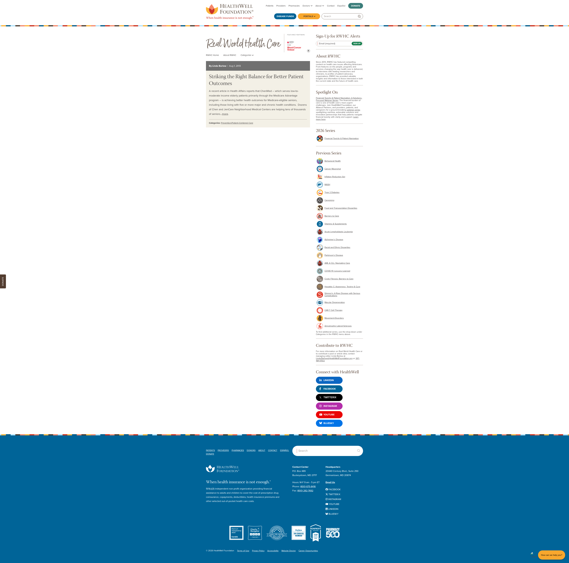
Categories (246, 55)
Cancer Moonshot (333, 169)
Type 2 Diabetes (332, 192)
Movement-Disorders (334, 318)
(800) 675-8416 (308, 486)
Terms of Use (243, 551)
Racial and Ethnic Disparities (337, 247)
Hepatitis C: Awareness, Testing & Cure (342, 286)
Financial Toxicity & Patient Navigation (342, 138)
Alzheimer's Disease (334, 239)
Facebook (329, 388)
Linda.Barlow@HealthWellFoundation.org (334, 358)
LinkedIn (328, 380)
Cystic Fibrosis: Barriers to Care (339, 279)
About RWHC (229, 55)
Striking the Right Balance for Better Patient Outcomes (256, 80)
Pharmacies (294, 5)
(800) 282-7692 (305, 490)
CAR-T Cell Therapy (333, 310)
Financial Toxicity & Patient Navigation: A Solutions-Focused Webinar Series (339, 99)
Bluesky (328, 423)
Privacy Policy (258, 551)
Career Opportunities (308, 551)
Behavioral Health (333, 161)
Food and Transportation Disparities (341, 208)
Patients (269, 5)
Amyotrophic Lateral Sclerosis (338, 326)
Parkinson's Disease (334, 255)
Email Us (330, 482)
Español (341, 5)
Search (358, 450)
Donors (306, 5)
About (318, 5)
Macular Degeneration (335, 302)
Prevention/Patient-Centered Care (237, 123)
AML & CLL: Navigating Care (337, 263)
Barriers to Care (332, 216)
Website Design (288, 551)
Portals (308, 16)
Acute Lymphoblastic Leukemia (339, 231)
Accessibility (273, 551)
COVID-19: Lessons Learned (337, 271)
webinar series (353, 110)
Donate (355, 5)
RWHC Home (212, 55)
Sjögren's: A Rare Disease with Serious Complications (342, 294)
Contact (330, 5)
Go (359, 16)
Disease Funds (285, 16)
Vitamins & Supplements (336, 224)
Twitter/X (329, 397)
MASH (327, 184)
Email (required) (327, 43)
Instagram (330, 406)
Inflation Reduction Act (335, 176)
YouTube (328, 414)
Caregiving (329, 200)
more (225, 114)
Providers (281, 5)
